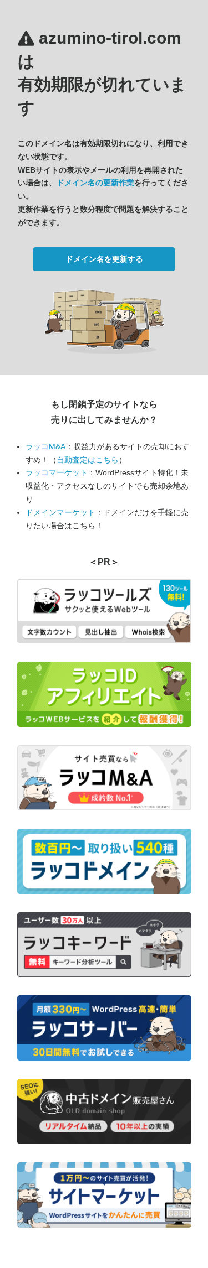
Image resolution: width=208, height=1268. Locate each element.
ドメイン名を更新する (104, 258)
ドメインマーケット (60, 512)
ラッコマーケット (57, 472)
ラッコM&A (45, 446)
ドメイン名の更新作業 (95, 182)
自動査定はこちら (88, 459)
